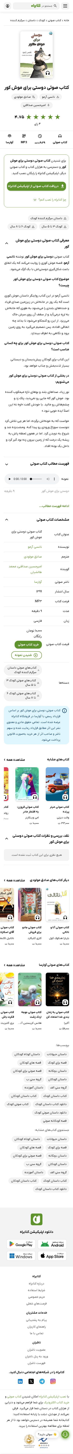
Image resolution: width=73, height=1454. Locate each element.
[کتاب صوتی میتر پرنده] (57, 784)
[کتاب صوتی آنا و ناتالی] (57, 904)
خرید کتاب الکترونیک (56, 1402)
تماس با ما (36, 1333)
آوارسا (38, 582)
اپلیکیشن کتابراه (48, 173)
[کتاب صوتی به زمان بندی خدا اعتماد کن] (57, 989)
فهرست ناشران (36, 1363)
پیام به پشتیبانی (36, 1320)
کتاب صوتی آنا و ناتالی (59, 930)
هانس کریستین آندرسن (29, 1023)
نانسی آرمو (35, 547)
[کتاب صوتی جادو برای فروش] (29, 904)
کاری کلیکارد (34, 938)
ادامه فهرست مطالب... (54, 506)
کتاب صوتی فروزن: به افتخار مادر (28, 809)
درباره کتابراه (36, 1284)
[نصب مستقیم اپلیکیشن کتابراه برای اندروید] (52, 1244)
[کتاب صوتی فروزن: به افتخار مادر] (27, 784)
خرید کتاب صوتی (28, 645)
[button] (36, 54)
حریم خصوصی (36, 1297)
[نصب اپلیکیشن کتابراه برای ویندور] (21, 1256)
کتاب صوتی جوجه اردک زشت (31, 1014)
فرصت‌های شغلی (36, 1304)
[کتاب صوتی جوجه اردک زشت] (29, 989)
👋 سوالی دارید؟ (47, 1434)
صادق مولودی (33, 557)
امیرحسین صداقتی (30, 566)
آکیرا (66, 1023)
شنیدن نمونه (23, 655)
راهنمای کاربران (36, 1327)
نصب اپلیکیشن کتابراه (52, 1397)
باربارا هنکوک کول (59, 938)
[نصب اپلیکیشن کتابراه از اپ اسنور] (52, 1256)
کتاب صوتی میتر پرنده (59, 809)
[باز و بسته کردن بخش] (6, 244)
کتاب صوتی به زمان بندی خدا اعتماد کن (57, 1014)
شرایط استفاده (36, 1290)
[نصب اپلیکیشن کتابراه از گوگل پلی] (21, 1244)
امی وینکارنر (32, 818)
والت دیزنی (63, 818)
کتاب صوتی (14, 1397)
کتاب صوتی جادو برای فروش (31, 930)
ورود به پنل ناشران (36, 1356)
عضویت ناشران (36, 1350)
